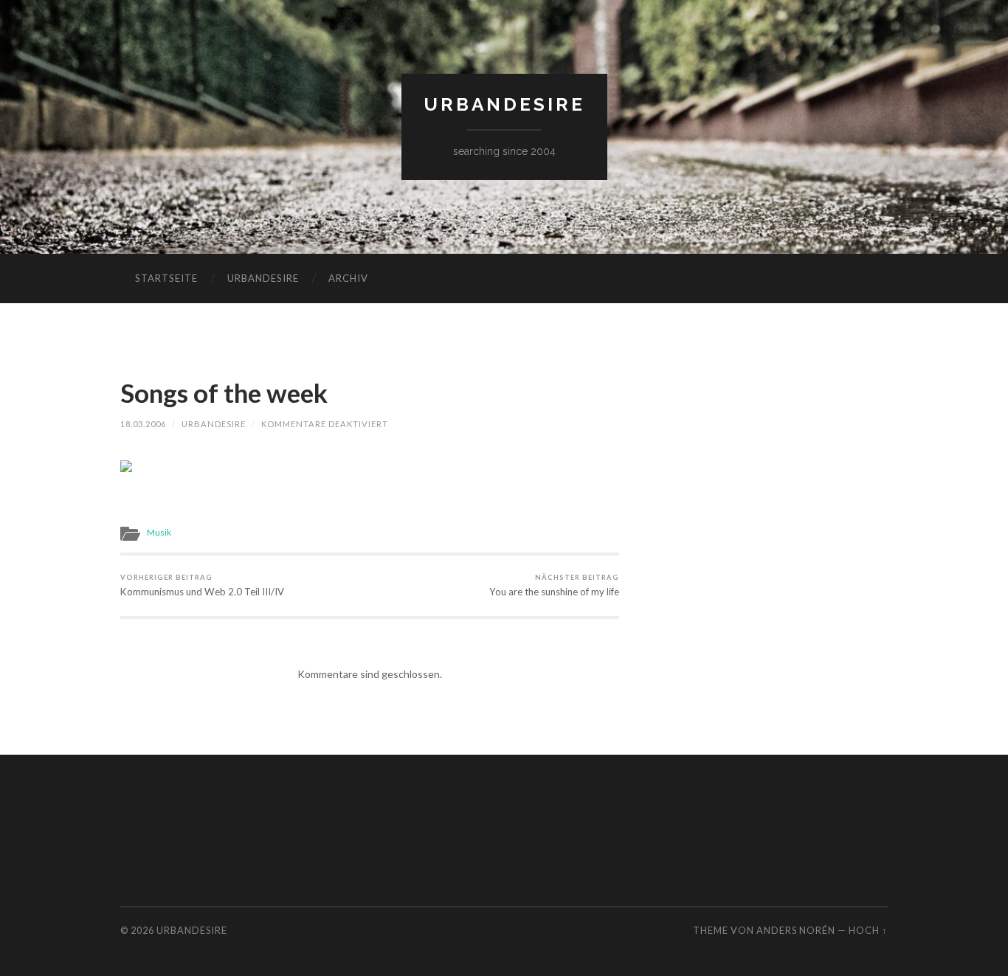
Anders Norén (795, 930)
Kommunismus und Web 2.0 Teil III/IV (202, 585)
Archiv (348, 278)
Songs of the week (224, 392)
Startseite (166, 278)
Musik (159, 532)
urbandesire (504, 104)
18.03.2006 (143, 424)
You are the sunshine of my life (554, 585)
